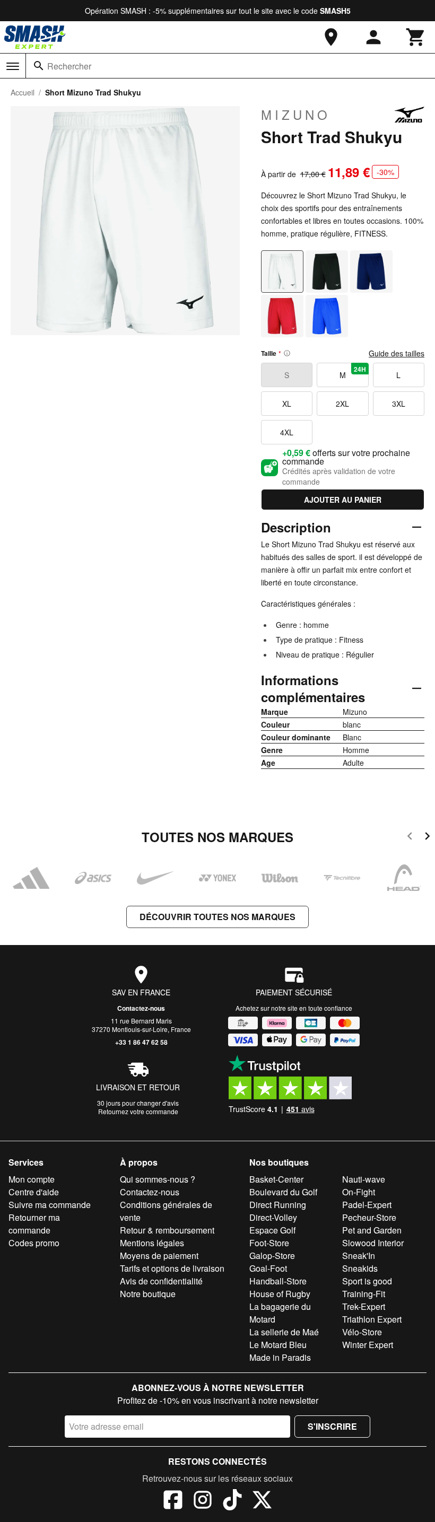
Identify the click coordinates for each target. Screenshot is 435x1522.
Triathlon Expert (372, 1319)
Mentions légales (152, 1243)
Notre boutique (148, 1294)
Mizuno (295, 114)
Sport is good (367, 1281)
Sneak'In (358, 1255)
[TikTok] (232, 1501)
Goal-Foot (268, 1268)
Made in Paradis (280, 1357)
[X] (262, 1501)
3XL (398, 403)
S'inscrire (332, 1426)
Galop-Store (272, 1255)
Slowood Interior (373, 1243)
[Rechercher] (38, 66)
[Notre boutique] (331, 37)
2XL (342, 403)
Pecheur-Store (369, 1217)
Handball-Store (278, 1281)
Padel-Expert (367, 1205)
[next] (427, 837)
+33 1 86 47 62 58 (141, 1042)
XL (286, 403)
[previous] (409, 837)
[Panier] (416, 37)
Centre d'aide (33, 1192)
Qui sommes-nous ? (157, 1179)
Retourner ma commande (34, 1223)
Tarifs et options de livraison (172, 1268)
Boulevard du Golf (283, 1192)
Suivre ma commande (49, 1205)
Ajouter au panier (342, 499)
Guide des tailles (396, 353)
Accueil (22, 92)
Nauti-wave (363, 1179)
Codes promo (33, 1243)
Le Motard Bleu (278, 1345)
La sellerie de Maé (284, 1332)
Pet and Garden (372, 1230)
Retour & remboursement (167, 1230)
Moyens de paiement (159, 1255)
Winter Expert (367, 1345)
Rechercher (69, 66)
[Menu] (12, 66)
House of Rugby (279, 1294)
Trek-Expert (363, 1306)
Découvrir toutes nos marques (217, 917)
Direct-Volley (273, 1217)
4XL (286, 432)
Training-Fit (363, 1294)
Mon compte (31, 1179)
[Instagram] (202, 1501)
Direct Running (277, 1205)
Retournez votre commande (138, 1111)
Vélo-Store (362, 1332)
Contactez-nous (141, 1008)
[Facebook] (173, 1501)
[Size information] (287, 353)
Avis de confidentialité (161, 1281)
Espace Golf (272, 1230)
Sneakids (360, 1268)
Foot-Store (269, 1243)
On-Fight (358, 1192)
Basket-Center (276, 1179)
